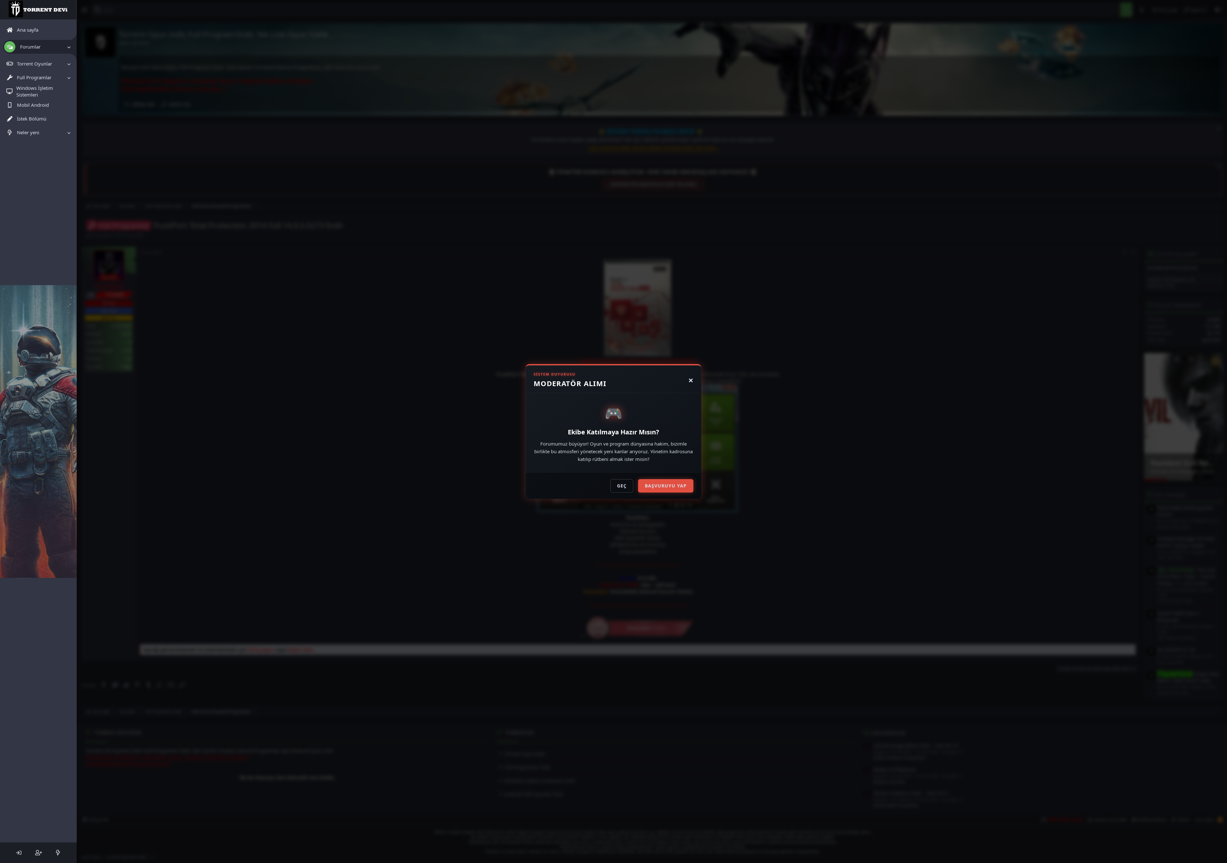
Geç (622, 486)
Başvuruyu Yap (666, 486)
